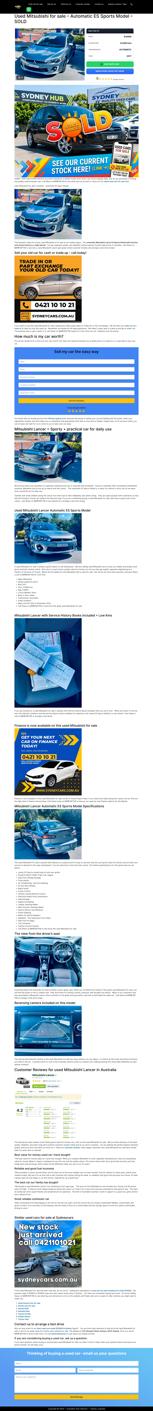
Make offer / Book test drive (110, 71)
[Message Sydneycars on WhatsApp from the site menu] (28, 9)
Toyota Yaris (23, 1319)
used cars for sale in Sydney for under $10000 (111, 1290)
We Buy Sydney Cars (57, 418)
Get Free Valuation (76, 401)
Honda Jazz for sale (26, 1306)
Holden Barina (24, 1316)
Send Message (76, 1397)
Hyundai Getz (24, 1311)
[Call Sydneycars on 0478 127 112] (131, 4)
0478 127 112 (59, 181)
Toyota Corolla (24, 1314)
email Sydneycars (58, 1334)
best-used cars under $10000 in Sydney (54, 1328)
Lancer (27, 582)
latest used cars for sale (114, 181)
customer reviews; (72, 1147)
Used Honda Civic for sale (29, 1303)
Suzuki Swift (23, 1308)
